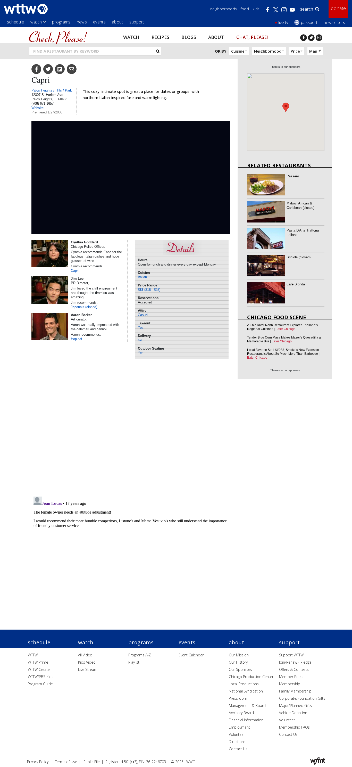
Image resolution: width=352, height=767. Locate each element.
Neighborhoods (223, 8)
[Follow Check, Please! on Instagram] (319, 38)
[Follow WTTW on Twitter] (311, 38)
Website (37, 108)
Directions (237, 741)
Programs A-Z (139, 655)
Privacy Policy (37, 761)
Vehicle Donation (293, 712)
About (117, 22)
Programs (61, 22)
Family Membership (295, 691)
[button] (285, 107)
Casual (143, 315)
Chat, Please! (252, 37)
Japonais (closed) (84, 307)
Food (245, 8)
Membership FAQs (294, 727)
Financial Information (246, 719)
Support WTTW (291, 655)
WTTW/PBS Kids (40, 676)
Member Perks (291, 676)
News (82, 22)
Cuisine (238, 51)
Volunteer (237, 734)
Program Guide (40, 683)
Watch (36, 22)
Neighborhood (267, 51)
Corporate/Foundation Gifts (302, 698)
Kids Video (87, 662)
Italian (142, 277)
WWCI (191, 761)
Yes (141, 327)
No (140, 340)
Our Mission (239, 655)
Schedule (15, 22)
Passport (309, 22)
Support (136, 22)
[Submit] (157, 51)
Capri (75, 271)
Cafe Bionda (296, 284)
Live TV (283, 22)
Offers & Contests (294, 669)
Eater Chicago (285, 329)
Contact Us (238, 748)
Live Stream (87, 669)
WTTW (33, 655)
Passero (293, 176)
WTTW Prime (38, 662)
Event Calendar (191, 655)
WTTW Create (39, 669)
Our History (238, 662)
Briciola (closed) (299, 257)
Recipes (160, 37)
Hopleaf (76, 339)
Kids (256, 8)
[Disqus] (130, 425)
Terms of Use (66, 761)
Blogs (188, 37)
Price (295, 51)
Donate (338, 8)
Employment (239, 727)
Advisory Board (241, 712)
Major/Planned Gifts (295, 705)
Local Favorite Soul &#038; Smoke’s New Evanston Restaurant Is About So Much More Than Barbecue (283, 352)
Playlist (133, 662)
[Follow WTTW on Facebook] (303, 38)
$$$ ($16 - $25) (149, 290)
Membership (289, 683)
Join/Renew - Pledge (295, 662)
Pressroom (238, 698)
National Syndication (246, 691)
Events (99, 22)
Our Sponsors (240, 669)
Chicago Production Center (251, 676)
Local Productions (244, 683)
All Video (85, 655)
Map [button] (313, 51)
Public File (91, 761)
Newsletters (334, 22)
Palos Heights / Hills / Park (51, 90)
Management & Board (247, 705)
